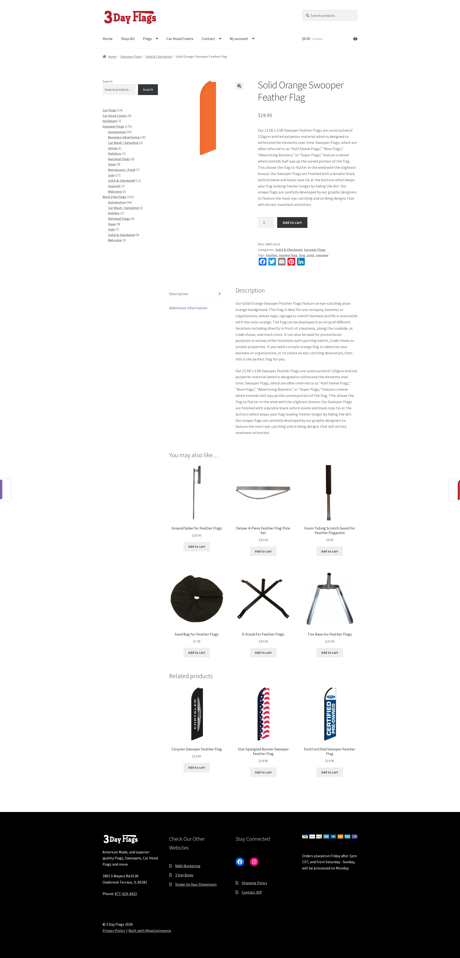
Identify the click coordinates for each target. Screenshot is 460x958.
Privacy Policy (114, 930)
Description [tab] (178, 293)
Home (108, 38)
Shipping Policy (254, 882)
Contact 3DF (252, 892)
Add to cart (292, 222)
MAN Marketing (188, 865)
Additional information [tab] (188, 307)
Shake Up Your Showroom (196, 884)
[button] (239, 86)
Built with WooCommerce (149, 930)
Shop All (128, 38)
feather (271, 255)
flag (302, 255)
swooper (322, 255)
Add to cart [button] (196, 546)
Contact (208, 38)
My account (239, 38)
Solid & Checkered (158, 56)
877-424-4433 (126, 893)
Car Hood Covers (180, 38)
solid (310, 255)
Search (108, 81)
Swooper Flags (131, 56)
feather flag (288, 255)
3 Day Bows (184, 875)
